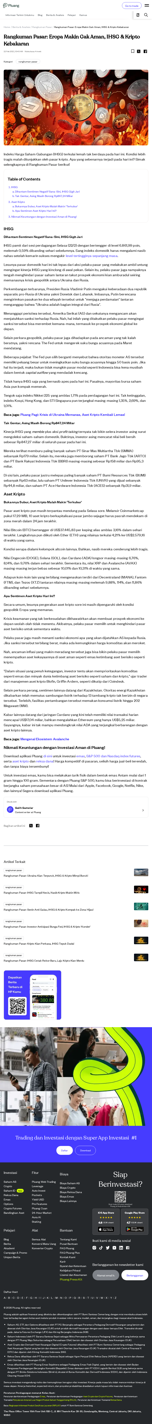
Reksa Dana (116, 1399)
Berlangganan (135, 1275)
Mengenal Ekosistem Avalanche (44, 738)
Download (85, 1150)
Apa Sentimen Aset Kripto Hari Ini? (36, 210)
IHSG (14, 187)
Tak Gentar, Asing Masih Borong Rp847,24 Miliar (44, 196)
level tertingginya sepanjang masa (92, 255)
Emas (42, 1396)
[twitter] (138, 52)
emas (80, 755)
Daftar (64, 1150)
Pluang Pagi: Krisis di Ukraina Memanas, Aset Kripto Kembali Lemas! (72, 414)
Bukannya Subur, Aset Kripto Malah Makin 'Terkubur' (46, 206)
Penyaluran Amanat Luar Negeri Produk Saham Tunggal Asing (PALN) (44, 1399)
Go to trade (131, 6)
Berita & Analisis (21, 27)
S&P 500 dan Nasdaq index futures (113, 755)
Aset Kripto (18, 202)
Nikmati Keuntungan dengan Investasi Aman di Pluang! (44, 216)
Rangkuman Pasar (42, 27)
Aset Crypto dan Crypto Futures (98, 1396)
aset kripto (20, 761)
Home (7, 27)
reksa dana (44, 761)
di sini (47, 755)
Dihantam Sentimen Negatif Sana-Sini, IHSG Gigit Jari (47, 191)
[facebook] (145, 51)
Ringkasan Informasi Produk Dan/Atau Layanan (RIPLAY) (35, 1405)
